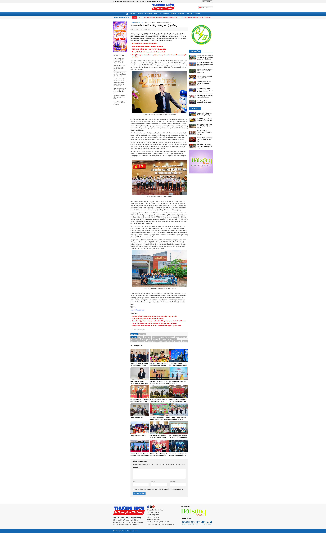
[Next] (210, 32)
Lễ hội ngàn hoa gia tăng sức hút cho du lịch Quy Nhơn (201, 17)
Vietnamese (205, 7)
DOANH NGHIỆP (148, 13)
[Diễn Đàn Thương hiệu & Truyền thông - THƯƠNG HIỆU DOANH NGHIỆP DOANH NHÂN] (163, 7)
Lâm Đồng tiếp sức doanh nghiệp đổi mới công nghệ (119, 103)
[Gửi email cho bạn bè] (138, 330)
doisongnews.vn (146, 339)
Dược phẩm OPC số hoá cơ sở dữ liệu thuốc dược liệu (148, 318)
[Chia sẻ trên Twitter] (135, 330)
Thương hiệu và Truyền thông (168, 339)
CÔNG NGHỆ (189, 13)
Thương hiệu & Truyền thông (130, 530)
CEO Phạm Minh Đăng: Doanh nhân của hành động (147, 46)
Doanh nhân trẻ (135, 339)
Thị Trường (181, 13)
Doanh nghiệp (170, 337)
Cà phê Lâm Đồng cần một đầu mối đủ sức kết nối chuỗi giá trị (144, 17)
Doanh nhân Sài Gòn (181, 337)
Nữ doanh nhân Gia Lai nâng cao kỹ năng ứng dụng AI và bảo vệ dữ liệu (120, 91)
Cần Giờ (140, 337)
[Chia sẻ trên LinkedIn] (143, 330)
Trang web (173, 481)
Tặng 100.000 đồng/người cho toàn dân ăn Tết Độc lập (204, 135)
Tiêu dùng (173, 13)
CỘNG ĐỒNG (197, 13)
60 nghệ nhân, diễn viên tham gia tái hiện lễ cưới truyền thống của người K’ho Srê (157, 326)
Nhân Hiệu (166, 13)
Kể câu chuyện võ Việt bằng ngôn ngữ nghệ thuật (119, 97)
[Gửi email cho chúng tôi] (159, 1)
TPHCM (160, 341)
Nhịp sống (132, 13)
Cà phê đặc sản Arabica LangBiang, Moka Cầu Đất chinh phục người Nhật (154, 323)
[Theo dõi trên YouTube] (161, 1)
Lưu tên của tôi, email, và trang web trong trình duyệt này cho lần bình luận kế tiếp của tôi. (159, 489)
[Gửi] (211, 1)
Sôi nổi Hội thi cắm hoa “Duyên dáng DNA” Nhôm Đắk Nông (204, 128)
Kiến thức (140, 13)
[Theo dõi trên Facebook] (157, 1)
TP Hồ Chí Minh (152, 341)
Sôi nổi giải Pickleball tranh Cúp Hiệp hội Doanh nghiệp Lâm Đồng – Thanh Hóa (119, 61)
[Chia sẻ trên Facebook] (132, 330)
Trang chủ (133, 22)
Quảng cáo (155, 339)
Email (153, 481)
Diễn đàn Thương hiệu (158, 337)
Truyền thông (176, 341)
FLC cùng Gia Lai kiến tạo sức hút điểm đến (173, 17)
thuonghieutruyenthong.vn (138, 341)
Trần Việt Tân (167, 341)
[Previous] (191, 32)
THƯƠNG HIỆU (157, 13)
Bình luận (135, 467)
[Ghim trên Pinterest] (140, 330)
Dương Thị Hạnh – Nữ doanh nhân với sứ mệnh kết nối (148, 52)
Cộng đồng (147, 337)
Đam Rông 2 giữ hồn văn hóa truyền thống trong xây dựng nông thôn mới (204, 141)
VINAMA (185, 341)
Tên (134, 481)
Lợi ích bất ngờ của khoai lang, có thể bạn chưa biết (204, 115)
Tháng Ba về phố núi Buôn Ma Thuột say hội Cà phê (204, 109)
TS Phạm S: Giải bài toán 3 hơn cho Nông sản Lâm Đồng (149, 49)
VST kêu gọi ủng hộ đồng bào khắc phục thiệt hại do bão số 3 (204, 121)
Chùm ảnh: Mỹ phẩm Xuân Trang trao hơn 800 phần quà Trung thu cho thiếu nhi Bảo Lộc (159, 321)
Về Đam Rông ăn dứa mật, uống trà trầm (144, 43)
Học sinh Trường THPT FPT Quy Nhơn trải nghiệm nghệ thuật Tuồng (119, 68)
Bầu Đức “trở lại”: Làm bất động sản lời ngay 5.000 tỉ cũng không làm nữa (154, 316)
